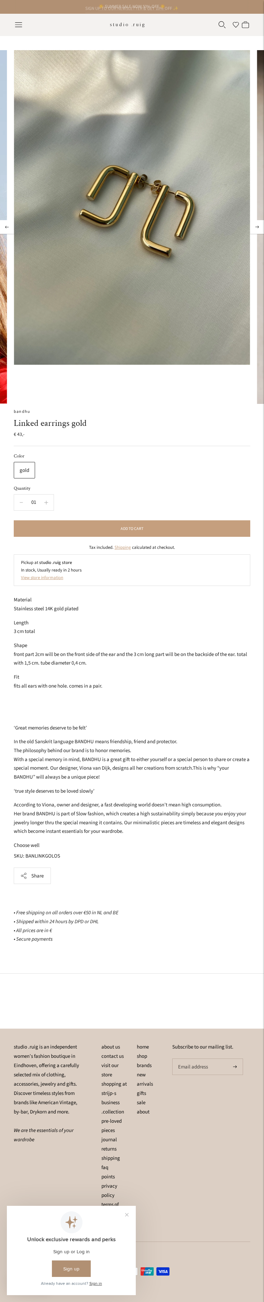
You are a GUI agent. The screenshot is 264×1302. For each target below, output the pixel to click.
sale (141, 1102)
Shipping (122, 547)
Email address (192, 1059)
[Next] (257, 227)
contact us (112, 1056)
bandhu (22, 412)
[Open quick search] (222, 24)
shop (142, 1056)
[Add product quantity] (46, 502)
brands (144, 1065)
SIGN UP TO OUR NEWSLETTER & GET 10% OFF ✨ (131, 6)
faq (104, 1167)
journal (109, 1139)
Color (19, 456)
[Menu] (18, 24)
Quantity (22, 488)
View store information (42, 578)
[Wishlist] (236, 25)
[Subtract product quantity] (21, 502)
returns (109, 1149)
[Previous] (7, 227)
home (143, 1047)
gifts (141, 1093)
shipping (110, 1158)
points (108, 1176)
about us (110, 1047)
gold (24, 470)
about (143, 1112)
